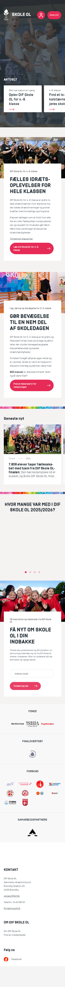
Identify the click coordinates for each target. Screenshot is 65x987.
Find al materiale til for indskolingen (24, 385)
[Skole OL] (17, 15)
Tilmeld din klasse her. (21, 238)
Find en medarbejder (15, 935)
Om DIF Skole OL (12, 931)
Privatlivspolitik (12, 908)
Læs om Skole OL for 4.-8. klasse (26, 249)
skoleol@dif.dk (12, 896)
